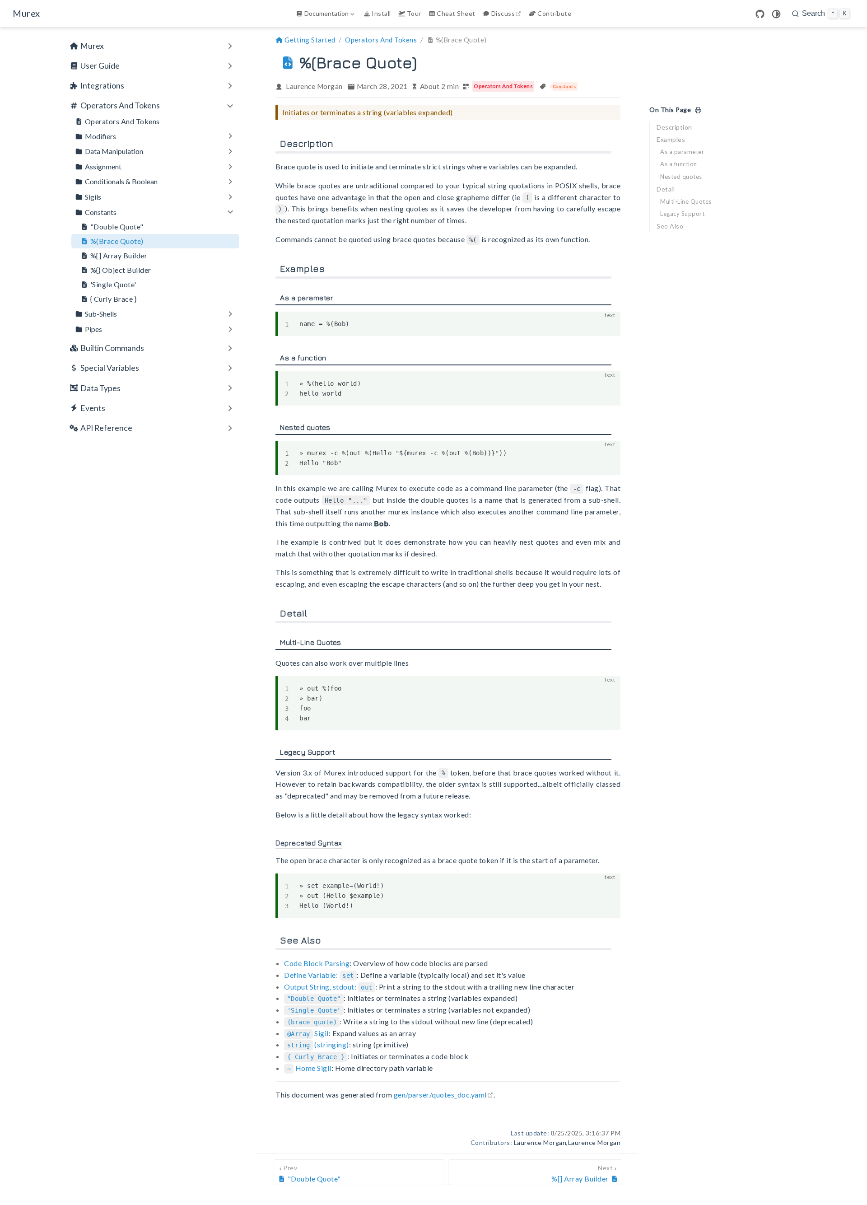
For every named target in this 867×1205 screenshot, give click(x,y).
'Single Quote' (113, 284)
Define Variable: (319, 975)
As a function (678, 164)
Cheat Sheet (456, 13)
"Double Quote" (117, 226)
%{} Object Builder (120, 270)
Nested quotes (681, 176)
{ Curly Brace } (113, 298)
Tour (414, 13)
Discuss (507, 13)
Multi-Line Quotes (686, 201)
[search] (820, 13)
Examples (671, 139)
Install (381, 13)
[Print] (698, 110)
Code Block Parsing (317, 963)
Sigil (308, 1033)
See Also (670, 226)
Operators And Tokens (122, 121)
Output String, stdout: (328, 986)
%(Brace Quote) (117, 241)
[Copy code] (608, 324)
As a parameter (682, 151)
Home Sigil (309, 1068)
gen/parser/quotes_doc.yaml (444, 1094)
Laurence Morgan (314, 86)
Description (674, 127)
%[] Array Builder (119, 255)
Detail (666, 189)
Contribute (554, 13)
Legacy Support (682, 213)
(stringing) (318, 1044)
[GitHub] (760, 14)
